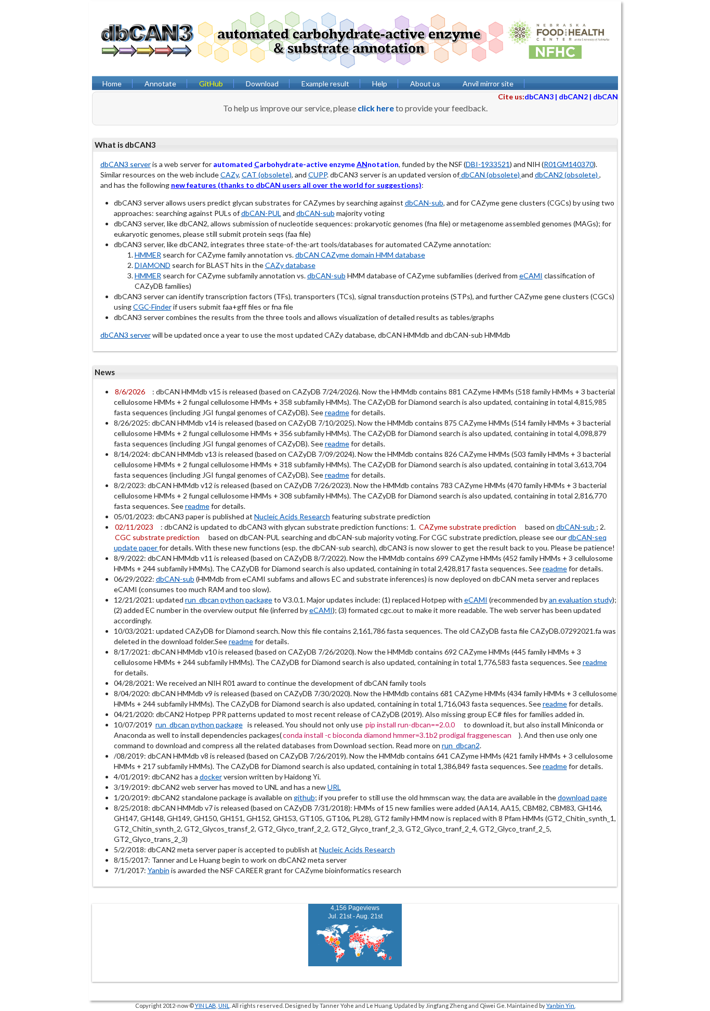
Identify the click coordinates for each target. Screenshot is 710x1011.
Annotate (160, 83)
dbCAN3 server (125, 164)
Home (112, 83)
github (304, 797)
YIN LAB (205, 1005)
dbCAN (605, 96)
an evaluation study (580, 599)
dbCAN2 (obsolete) (567, 174)
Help (379, 83)
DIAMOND (152, 265)
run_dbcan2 (461, 745)
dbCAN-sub (424, 202)
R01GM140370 (569, 164)
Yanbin (158, 870)
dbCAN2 (573, 96)
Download (262, 83)
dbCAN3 (539, 96)
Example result (325, 83)
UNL (224, 1005)
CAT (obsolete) (267, 174)
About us (425, 83)
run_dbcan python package (228, 599)
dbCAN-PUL (261, 213)
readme (337, 412)
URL (334, 787)
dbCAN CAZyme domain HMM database (360, 254)
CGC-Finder (152, 306)
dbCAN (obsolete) (490, 174)
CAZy (229, 174)
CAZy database (290, 265)
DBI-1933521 (488, 164)
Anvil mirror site (488, 83)
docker (211, 776)
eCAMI (531, 275)
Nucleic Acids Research (292, 516)
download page (582, 797)
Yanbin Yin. (560, 1005)
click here (376, 108)
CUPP (317, 174)
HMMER (148, 254)
